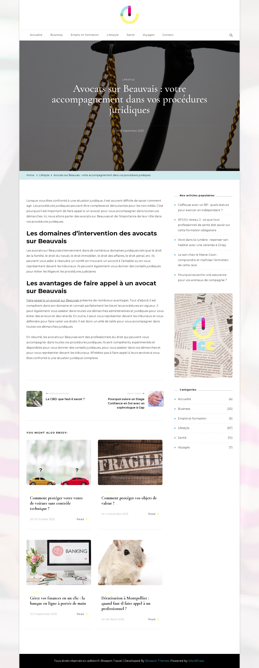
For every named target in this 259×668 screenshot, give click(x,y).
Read (80, 519)
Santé (131, 34)
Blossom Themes (157, 661)
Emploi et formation (85, 34)
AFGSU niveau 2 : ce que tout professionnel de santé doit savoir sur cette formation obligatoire (204, 225)
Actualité (36, 34)
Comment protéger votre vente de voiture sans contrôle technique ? (56, 503)
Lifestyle (113, 34)
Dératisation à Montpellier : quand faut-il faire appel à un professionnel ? (125, 603)
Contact (168, 34)
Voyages (149, 34)
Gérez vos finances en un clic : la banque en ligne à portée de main (58, 601)
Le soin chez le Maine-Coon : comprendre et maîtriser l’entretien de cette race (203, 260)
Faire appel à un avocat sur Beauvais (52, 300)
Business (56, 34)
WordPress (196, 661)
